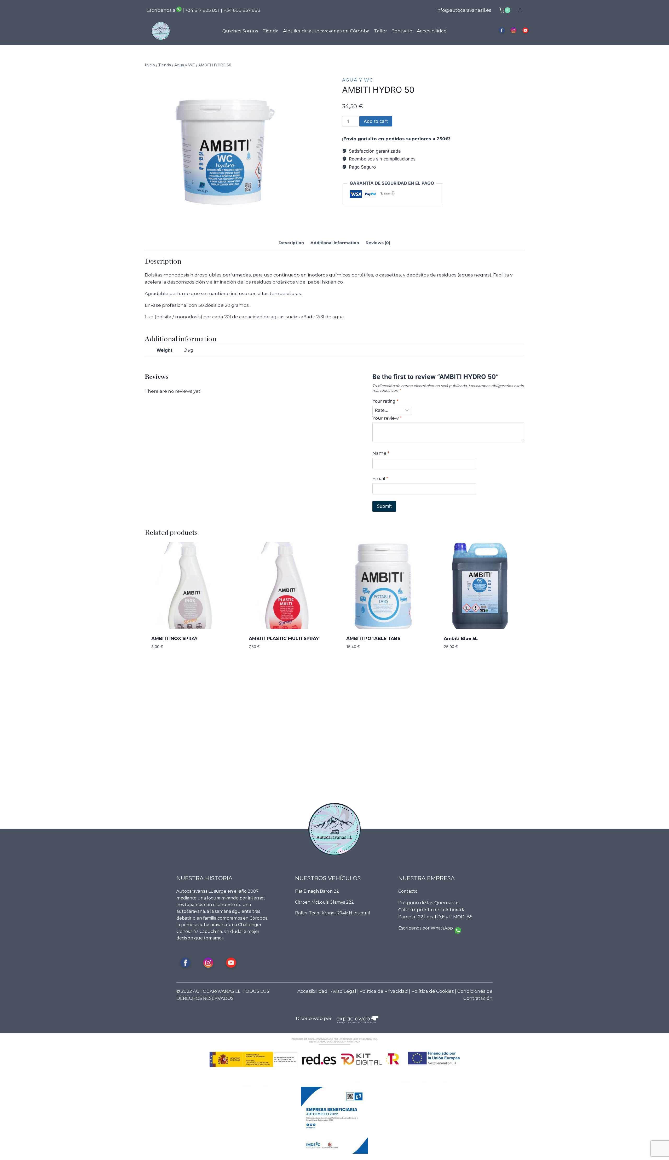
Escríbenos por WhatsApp (425, 928)
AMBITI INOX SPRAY (174, 638)
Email (380, 478)
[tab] (291, 243)
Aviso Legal (343, 991)
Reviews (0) (378, 242)
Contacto (401, 30)
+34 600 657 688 (242, 10)
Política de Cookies (432, 991)
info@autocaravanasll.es (463, 10)
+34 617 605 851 (202, 10)
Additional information (334, 242)
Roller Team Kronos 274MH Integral (332, 912)
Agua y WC (357, 80)
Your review (387, 418)
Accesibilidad (432, 30)
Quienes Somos (240, 30)
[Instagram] (513, 31)
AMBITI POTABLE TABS (373, 638)
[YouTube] (525, 31)
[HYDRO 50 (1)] (223, 150)
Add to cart (376, 121)
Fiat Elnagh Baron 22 (317, 891)
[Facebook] (502, 31)
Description (291, 242)
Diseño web (309, 1018)
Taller (380, 30)
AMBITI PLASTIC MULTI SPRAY (284, 638)
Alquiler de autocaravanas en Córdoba (326, 30)
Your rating (385, 401)
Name (380, 453)
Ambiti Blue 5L (461, 638)
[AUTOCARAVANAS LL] (161, 31)
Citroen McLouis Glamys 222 (324, 902)
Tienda (271, 30)
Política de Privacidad (384, 991)
